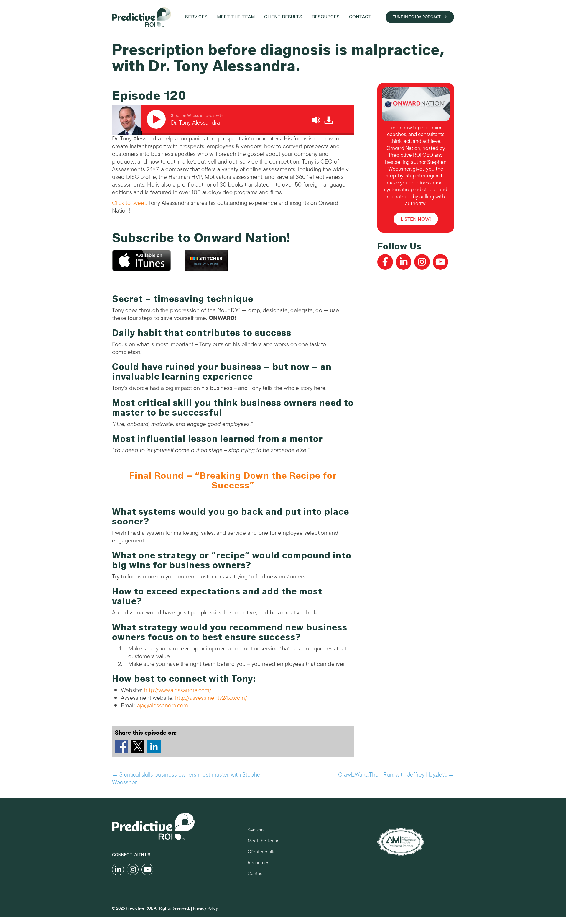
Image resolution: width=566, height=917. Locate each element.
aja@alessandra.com (162, 705)
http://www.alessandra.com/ (177, 690)
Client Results (261, 852)
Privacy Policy (205, 908)
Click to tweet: (129, 203)
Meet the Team (263, 841)
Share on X (137, 746)
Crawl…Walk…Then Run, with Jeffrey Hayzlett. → (396, 775)
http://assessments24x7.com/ (211, 698)
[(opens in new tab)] (400, 841)
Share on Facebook (121, 746)
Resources (258, 863)
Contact (256, 874)
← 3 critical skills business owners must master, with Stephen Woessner (188, 778)
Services (256, 831)
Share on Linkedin (154, 746)
